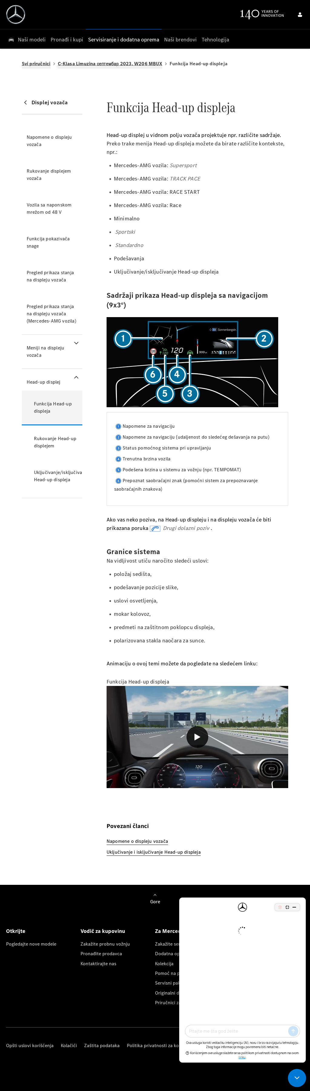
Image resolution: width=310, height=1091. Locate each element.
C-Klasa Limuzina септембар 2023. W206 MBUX (110, 63)
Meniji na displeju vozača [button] (45, 351)
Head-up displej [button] (44, 382)
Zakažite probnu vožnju (105, 944)
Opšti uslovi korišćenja (30, 1045)
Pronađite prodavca (101, 953)
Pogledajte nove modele (31, 944)
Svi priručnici (36, 63)
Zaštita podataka (102, 1045)
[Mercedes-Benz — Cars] (15, 14)
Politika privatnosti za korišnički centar (168, 1045)
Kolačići (69, 1045)
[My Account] (300, 14)
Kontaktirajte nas (98, 963)
